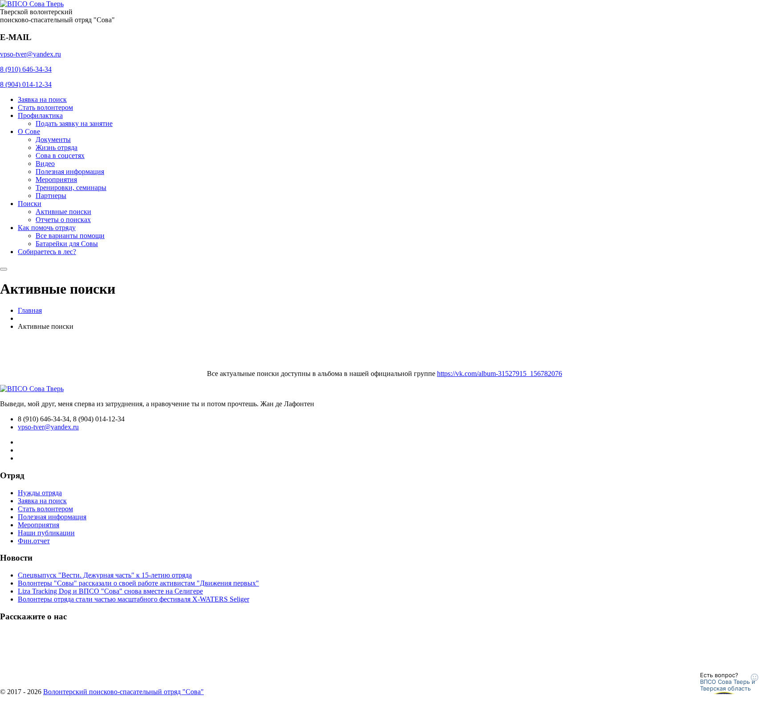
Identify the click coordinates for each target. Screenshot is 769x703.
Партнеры (51, 195)
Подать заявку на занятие (74, 123)
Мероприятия (56, 179)
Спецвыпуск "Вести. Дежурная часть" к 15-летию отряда (105, 575)
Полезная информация (70, 171)
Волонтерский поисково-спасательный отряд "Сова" (123, 691)
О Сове (29, 131)
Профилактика (40, 115)
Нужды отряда (40, 493)
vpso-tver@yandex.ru (30, 54)
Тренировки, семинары (71, 187)
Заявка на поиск (42, 99)
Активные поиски (63, 211)
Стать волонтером (45, 107)
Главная (30, 310)
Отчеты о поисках (63, 219)
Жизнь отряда (56, 147)
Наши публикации (46, 533)
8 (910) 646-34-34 (26, 69)
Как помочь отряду (47, 227)
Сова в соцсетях (60, 155)
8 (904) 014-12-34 (26, 84)
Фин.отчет (34, 541)
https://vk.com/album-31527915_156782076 (499, 373)
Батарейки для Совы (67, 243)
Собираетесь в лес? (47, 251)
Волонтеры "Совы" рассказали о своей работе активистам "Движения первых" (138, 583)
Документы (53, 139)
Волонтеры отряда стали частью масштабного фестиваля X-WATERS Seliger (133, 599)
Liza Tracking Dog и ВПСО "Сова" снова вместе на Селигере (110, 591)
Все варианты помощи (70, 235)
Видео (45, 163)
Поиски (29, 203)
